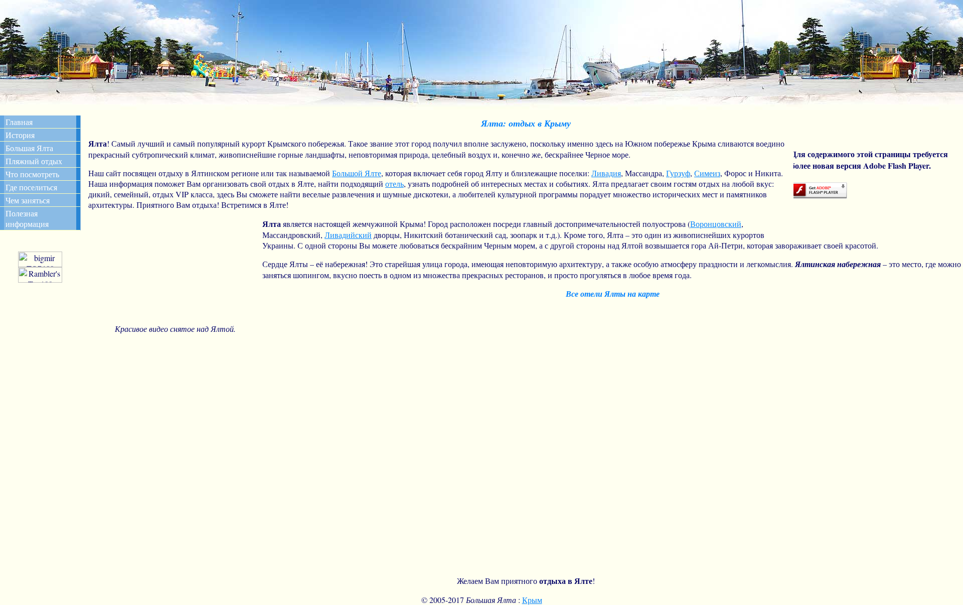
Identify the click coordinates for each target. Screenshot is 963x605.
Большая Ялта (29, 148)
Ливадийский (348, 234)
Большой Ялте (356, 173)
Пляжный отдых (34, 161)
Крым (532, 599)
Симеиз (707, 173)
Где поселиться (31, 187)
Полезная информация (27, 218)
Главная (19, 121)
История (20, 135)
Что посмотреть (32, 174)
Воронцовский (715, 223)
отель (394, 183)
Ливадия (606, 173)
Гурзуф (678, 173)
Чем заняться (28, 200)
